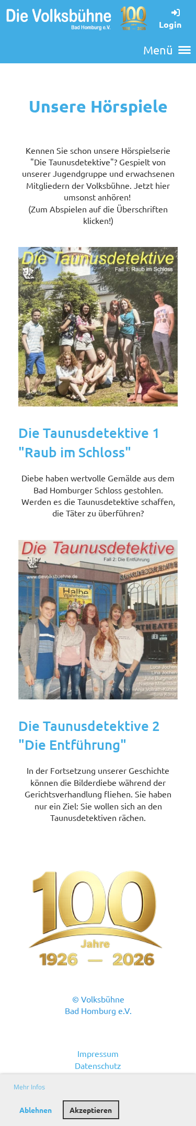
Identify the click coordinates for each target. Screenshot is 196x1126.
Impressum (98, 1053)
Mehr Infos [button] (29, 1087)
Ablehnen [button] (35, 1109)
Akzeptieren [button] (91, 1109)
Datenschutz (98, 1065)
